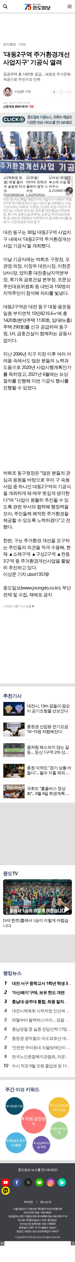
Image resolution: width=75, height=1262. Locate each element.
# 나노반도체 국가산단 (59, 1107)
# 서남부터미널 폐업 (41, 1145)
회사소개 (45, 1202)
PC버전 (28, 1202)
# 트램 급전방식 (34, 1121)
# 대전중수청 (14, 1106)
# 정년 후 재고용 (59, 1130)
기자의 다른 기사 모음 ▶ (19, 606)
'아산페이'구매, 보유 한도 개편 (38, 992)
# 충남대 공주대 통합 (16, 1142)
